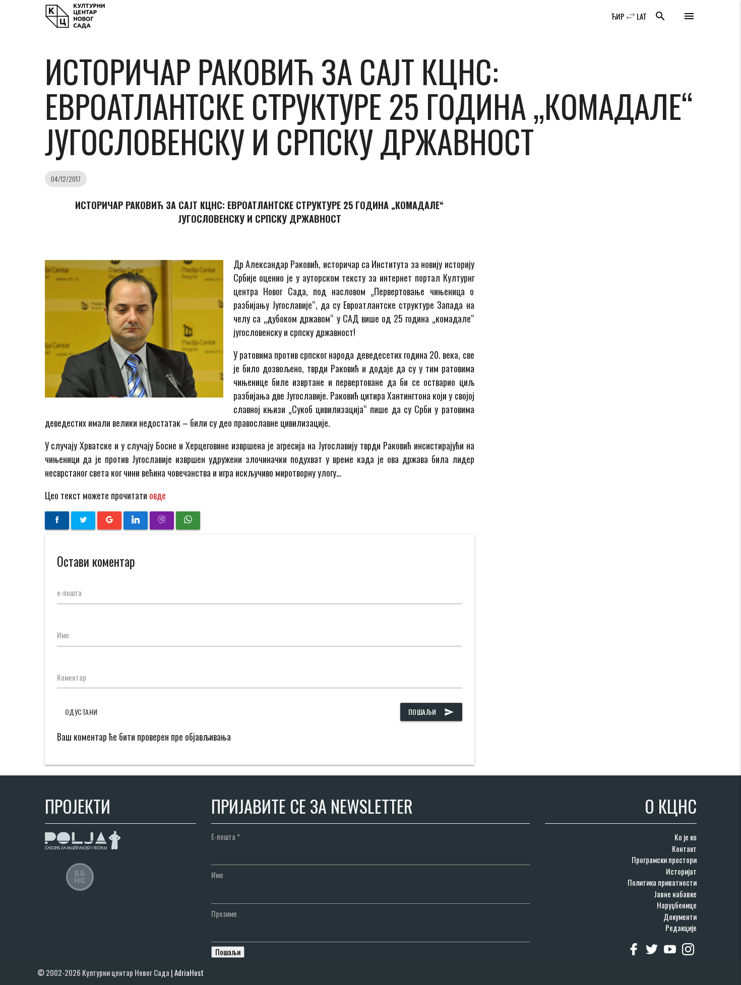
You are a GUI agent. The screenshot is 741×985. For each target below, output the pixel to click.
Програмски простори (664, 859)
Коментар (71, 677)
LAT (642, 16)
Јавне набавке (675, 893)
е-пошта (69, 592)
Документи (680, 916)
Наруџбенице (677, 904)
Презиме (224, 913)
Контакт (684, 848)
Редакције (681, 927)
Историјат (681, 871)
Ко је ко (685, 836)
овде (157, 495)
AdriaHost (189, 972)
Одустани (81, 711)
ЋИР (618, 16)
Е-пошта (225, 836)
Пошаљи (431, 711)
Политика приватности (662, 882)
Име (63, 634)
